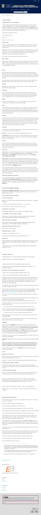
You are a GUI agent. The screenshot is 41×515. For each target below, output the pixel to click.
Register (35, 0)
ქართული (4, 480)
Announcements (22, 9)
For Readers (4, 487)
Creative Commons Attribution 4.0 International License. (23, 498)
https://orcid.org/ (8, 63)
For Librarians (4, 490)
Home (3, 15)
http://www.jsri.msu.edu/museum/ (11, 291)
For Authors (4, 489)
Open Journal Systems (6, 460)
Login (38, 0)
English (3, 479)
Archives (16, 9)
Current (12, 9)
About (28, 9)
